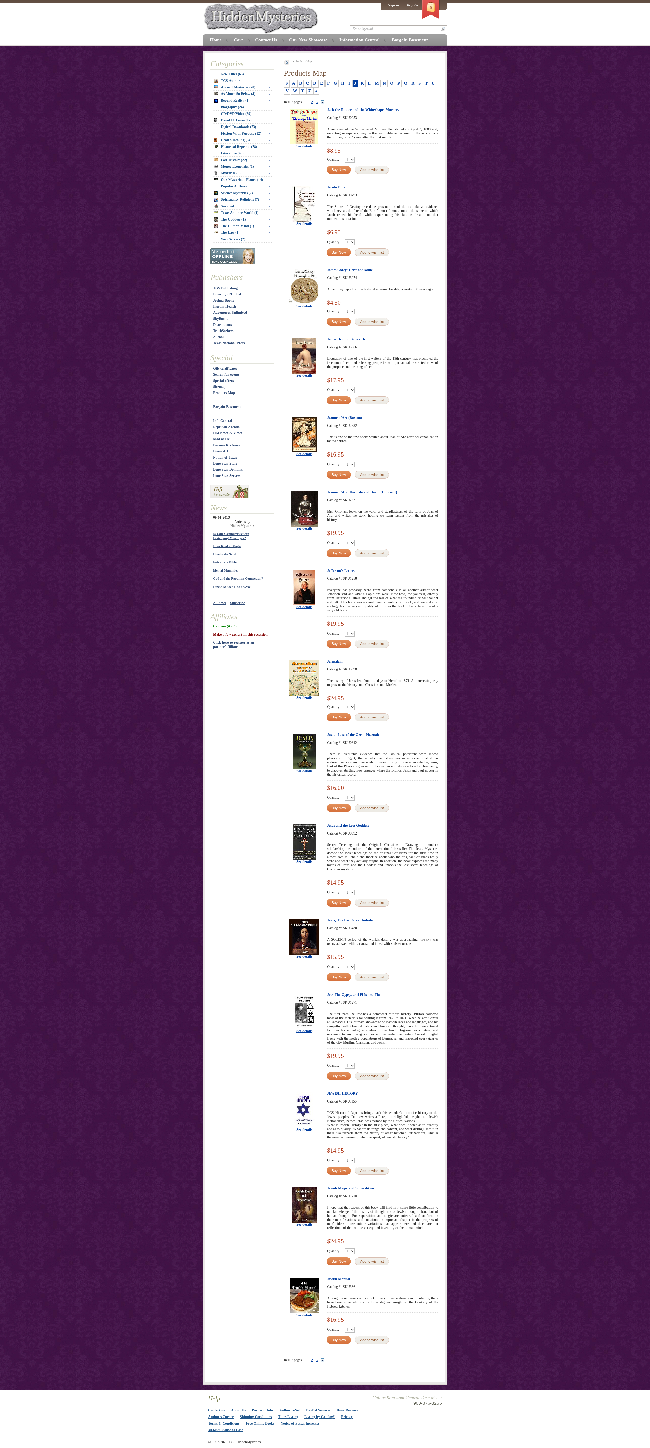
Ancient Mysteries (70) (238, 87)
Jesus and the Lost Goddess (348, 825)
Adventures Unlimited (230, 312)
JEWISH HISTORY (342, 1093)
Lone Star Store (225, 463)
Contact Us (266, 39)
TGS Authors (231, 81)
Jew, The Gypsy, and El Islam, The (353, 995)
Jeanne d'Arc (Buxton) (344, 418)
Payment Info (262, 1410)
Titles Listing (288, 1417)
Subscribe (237, 603)
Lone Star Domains (228, 469)
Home (216, 39)
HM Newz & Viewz (227, 433)
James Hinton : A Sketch (346, 339)
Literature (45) (232, 153)
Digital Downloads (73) (238, 127)
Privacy (347, 1417)
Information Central (359, 39)
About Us (238, 1410)
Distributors (222, 325)
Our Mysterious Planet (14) (242, 180)
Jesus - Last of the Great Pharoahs (353, 735)
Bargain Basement (227, 407)
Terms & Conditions (223, 1423)
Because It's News (226, 445)
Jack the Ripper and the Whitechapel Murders (363, 110)
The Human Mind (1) (237, 226)
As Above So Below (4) (238, 94)
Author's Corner (221, 1417)
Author (218, 337)
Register (412, 5)
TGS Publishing (225, 288)
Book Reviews (347, 1410)
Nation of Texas (225, 457)
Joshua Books (223, 300)
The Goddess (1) (233, 219)
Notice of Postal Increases (300, 1423)
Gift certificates (225, 368)
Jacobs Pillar (337, 187)
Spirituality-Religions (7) (240, 199)
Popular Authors (234, 186)
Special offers (223, 381)
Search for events (226, 374)
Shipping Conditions (256, 1417)
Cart (238, 39)
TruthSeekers (223, 331)
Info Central (222, 421)
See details (304, 146)
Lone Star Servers (226, 476)
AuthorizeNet (289, 1410)
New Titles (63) (232, 74)
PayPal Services (318, 1410)
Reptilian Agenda (226, 427)
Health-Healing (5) (235, 140)
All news (219, 603)
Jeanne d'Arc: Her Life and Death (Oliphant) (362, 492)
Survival (227, 206)
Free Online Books (260, 1423)
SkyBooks (220, 319)
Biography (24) (232, 107)
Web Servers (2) (233, 239)
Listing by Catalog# (319, 1417)
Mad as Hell (222, 439)
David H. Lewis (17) (236, 120)
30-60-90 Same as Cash (225, 1430)
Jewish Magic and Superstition (350, 1188)
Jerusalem (335, 661)
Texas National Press (229, 343)
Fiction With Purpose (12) (241, 133)
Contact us (216, 1410)
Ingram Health (224, 306)
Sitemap (219, 387)
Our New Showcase (308, 39)
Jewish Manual (338, 1279)
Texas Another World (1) (240, 213)
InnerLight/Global (227, 294)
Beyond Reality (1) (235, 100)
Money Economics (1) (237, 166)
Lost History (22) (234, 160)
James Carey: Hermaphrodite (350, 270)
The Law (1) (230, 232)
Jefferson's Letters (341, 571)
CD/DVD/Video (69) (236, 114)
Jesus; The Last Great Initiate (350, 920)
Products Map (224, 393)
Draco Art (220, 451)
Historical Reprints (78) (239, 147)
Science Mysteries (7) (237, 193)
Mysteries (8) (231, 173)
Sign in (393, 5)
